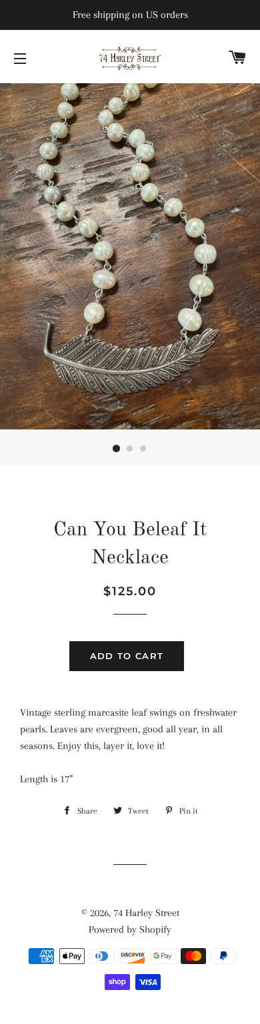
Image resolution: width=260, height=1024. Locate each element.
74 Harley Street (146, 913)
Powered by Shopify (130, 929)
